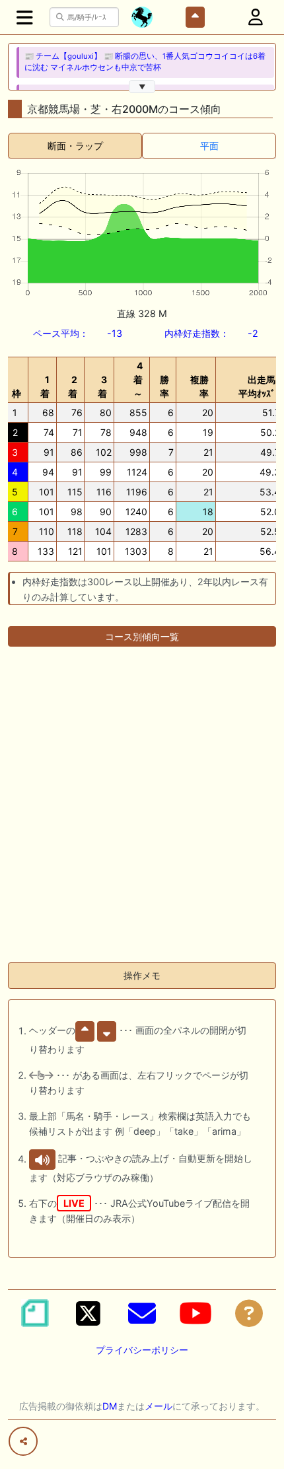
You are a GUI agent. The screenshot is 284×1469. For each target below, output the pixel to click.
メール (158, 1406)
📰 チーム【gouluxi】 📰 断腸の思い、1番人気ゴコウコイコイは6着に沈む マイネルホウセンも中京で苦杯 (145, 62)
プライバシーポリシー (142, 1349)
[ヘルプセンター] (249, 1313)
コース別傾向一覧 (142, 636)
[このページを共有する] (23, 1441)
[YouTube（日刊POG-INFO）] (195, 1313)
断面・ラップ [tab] (75, 145)
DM (109, 1406)
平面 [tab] (209, 145)
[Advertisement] (142, 810)
